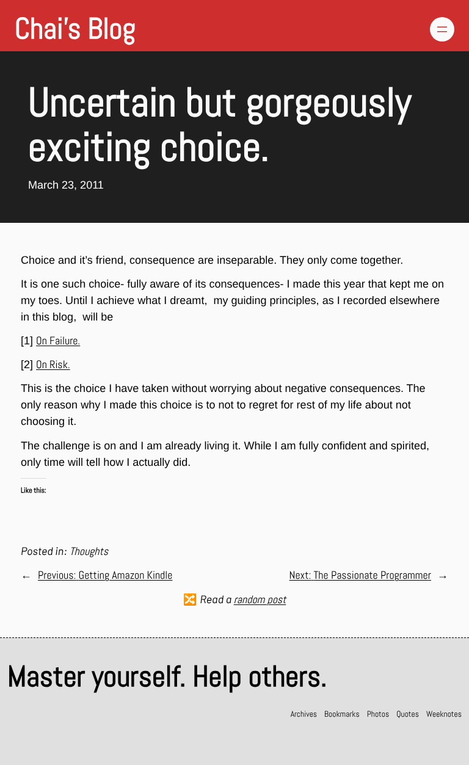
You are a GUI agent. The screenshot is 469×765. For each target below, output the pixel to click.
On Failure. (58, 341)
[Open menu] (442, 29)
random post (260, 600)
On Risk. (53, 365)
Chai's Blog (75, 29)
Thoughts (89, 552)
